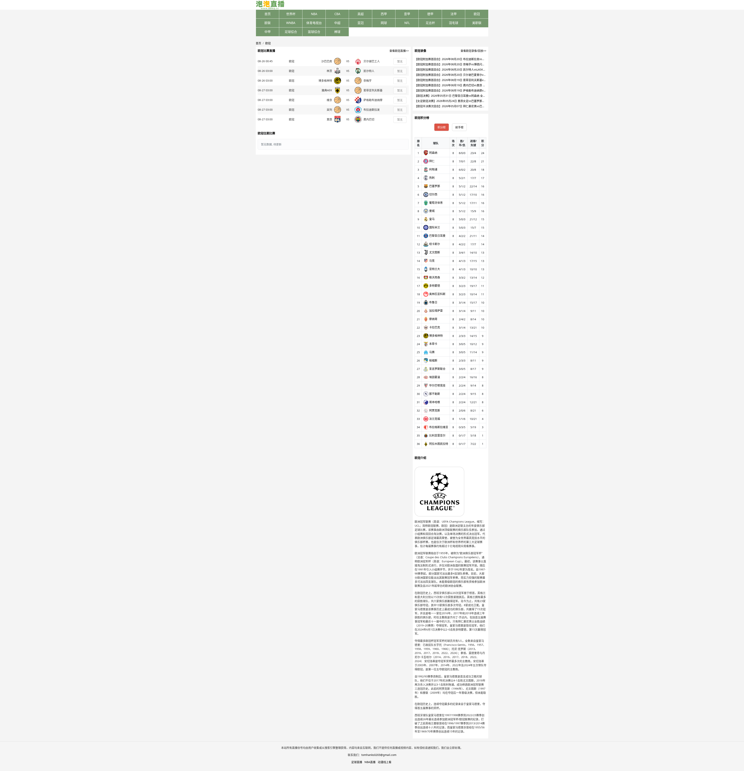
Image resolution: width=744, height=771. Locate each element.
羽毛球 (453, 23)
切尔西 (432, 194)
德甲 (430, 14)
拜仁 (431, 161)
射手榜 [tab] (459, 127)
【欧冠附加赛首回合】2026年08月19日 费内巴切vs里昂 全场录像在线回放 (460, 85)
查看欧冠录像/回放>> (473, 51)
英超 (360, 14)
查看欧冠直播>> (399, 51)
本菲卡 (432, 343)
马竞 (431, 260)
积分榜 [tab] (441, 127)
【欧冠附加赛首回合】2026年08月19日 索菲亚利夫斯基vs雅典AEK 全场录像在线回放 (466, 80)
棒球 (337, 32)
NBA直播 (369, 762)
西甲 (384, 14)
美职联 (476, 23)
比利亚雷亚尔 (436, 435)
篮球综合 (314, 32)
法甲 (453, 14)
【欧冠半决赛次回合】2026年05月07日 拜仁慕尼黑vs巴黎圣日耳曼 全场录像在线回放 (466, 106)
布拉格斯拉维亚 (438, 427)
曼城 (431, 211)
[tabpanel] (450, 292)
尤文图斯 (434, 252)
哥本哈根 (434, 402)
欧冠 (477, 14)
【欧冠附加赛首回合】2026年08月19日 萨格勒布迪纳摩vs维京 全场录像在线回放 (464, 90)
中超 (337, 23)
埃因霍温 (434, 377)
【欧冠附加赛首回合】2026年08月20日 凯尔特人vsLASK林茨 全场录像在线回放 (463, 69)
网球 (384, 23)
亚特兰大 (434, 269)
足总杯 (430, 23)
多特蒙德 (434, 285)
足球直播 (356, 762)
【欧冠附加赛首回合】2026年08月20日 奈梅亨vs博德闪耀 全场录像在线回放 (461, 64)
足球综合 (291, 32)
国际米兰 (434, 227)
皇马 (431, 219)
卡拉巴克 (434, 327)
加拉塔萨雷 (435, 310)
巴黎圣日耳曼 (436, 235)
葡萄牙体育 (435, 202)
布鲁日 (432, 302)
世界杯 (290, 14)
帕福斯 (432, 360)
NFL (407, 23)
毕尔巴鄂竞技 (436, 385)
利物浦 (432, 169)
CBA (337, 14)
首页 (267, 14)
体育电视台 (314, 23)
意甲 (407, 14)
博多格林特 (435, 335)
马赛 (431, 352)
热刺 (431, 177)
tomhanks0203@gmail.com (378, 755)
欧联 (267, 23)
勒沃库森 (434, 277)
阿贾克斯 (434, 410)
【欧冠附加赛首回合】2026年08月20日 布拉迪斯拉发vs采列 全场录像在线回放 (462, 59)
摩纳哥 (432, 319)
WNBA (290, 23)
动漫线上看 (384, 762)
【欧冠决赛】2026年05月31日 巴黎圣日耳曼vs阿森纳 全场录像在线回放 (458, 95)
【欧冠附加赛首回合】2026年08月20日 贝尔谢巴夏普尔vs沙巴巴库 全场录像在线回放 (466, 75)
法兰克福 (434, 418)
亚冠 (360, 23)
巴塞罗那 (434, 186)
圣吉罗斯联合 (436, 368)
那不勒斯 (434, 393)
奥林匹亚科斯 (436, 294)
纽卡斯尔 (434, 244)
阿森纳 (432, 152)
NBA (314, 14)
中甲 (267, 32)
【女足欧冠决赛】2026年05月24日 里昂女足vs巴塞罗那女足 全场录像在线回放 (462, 101)
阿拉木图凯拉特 (438, 443)
